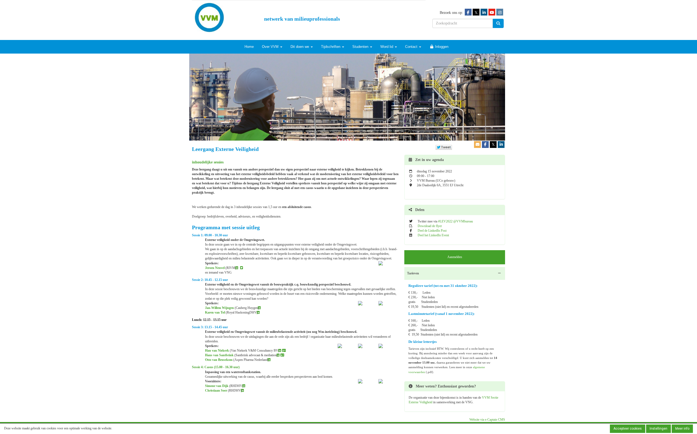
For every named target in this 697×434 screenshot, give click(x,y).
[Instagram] (500, 12)
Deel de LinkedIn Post (432, 230)
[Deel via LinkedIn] (501, 145)
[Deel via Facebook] (485, 145)
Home (249, 47)
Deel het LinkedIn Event (433, 235)
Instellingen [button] (658, 428)
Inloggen (441, 47)
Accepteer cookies (627, 428)
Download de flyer (430, 226)
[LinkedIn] (484, 12)
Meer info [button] (682, 428)
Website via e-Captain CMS (487, 419)
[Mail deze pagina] (477, 145)
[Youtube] (492, 12)
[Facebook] (468, 12)
